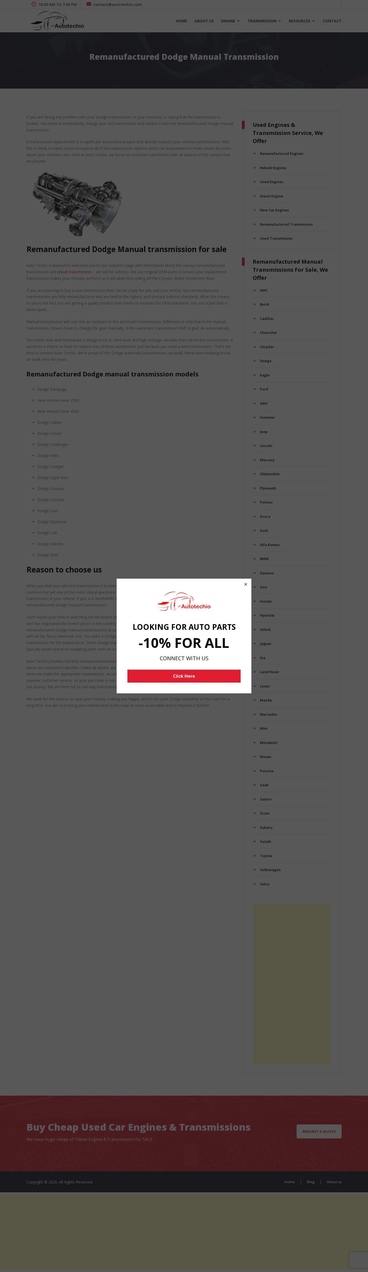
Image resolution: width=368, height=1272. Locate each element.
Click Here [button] (184, 676)
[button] (245, 584)
